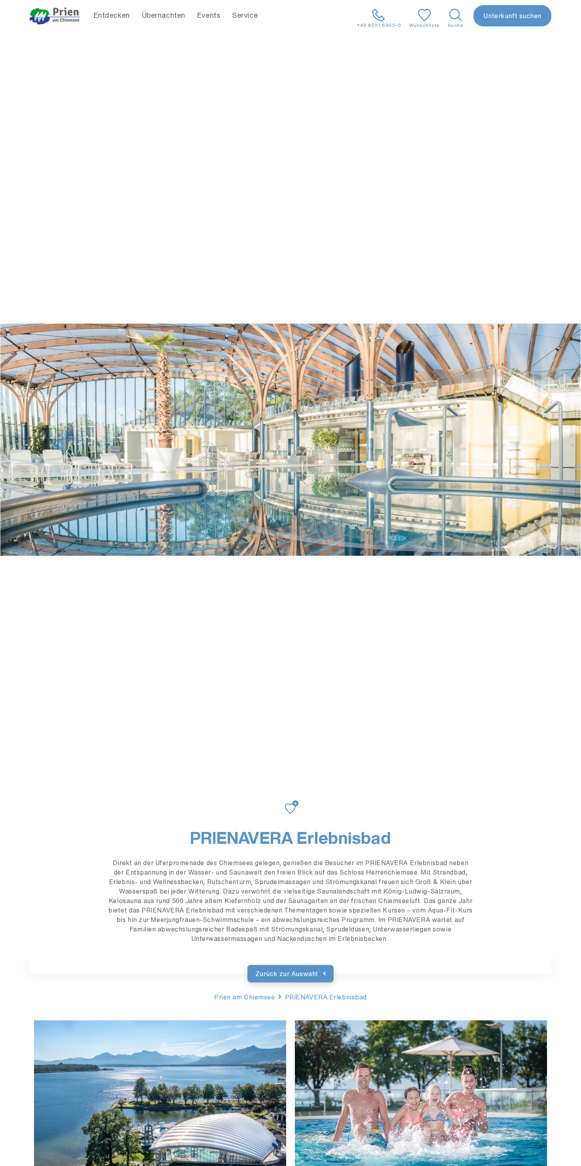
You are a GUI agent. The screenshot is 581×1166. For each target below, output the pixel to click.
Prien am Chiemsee (244, 997)
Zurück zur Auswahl (287, 973)
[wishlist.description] (290, 799)
